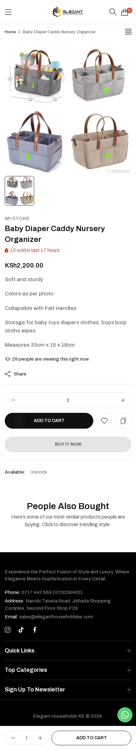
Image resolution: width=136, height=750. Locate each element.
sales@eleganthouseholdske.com (49, 616)
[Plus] (122, 400)
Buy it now (68, 444)
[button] (104, 421)
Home (10, 32)
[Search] (112, 12)
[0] (124, 12)
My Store (17, 218)
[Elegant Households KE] (68, 11)
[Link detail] (7, 630)
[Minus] (13, 400)
